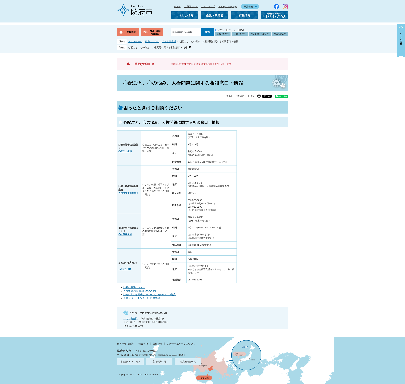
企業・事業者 (214, 15)
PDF (242, 30)
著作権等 (157, 343)
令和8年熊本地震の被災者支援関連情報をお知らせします (201, 64)
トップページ (135, 41)
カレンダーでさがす (260, 34)
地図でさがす (280, 34)
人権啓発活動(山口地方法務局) (139, 291)
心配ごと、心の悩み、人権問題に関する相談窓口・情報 (157, 47)
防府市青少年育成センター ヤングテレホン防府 (149, 294)
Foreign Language (227, 6)
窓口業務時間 (159, 361)
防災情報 (131, 32)
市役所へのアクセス (130, 361)
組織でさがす (223, 34)
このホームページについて (181, 343)
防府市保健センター (134, 287)
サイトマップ (208, 6)
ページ (232, 30)
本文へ (177, 6)
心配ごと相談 (125, 151)
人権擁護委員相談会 (128, 193)
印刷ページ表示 (259, 96)
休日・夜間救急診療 (155, 32)
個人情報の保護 (125, 343)
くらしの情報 (184, 15)
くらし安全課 (169, 41)
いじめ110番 (124, 269)
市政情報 (244, 15)
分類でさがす (240, 34)
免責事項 (143, 343)
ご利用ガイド (191, 6)
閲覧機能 (248, 6)
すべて (221, 30)
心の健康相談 (125, 234)
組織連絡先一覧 (188, 361)
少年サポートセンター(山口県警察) (142, 298)
